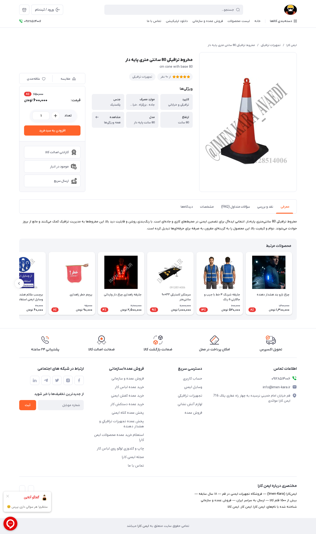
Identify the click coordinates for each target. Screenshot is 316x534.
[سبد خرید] (24, 10)
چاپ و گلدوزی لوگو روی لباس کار (120, 448)
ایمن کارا (291, 45)
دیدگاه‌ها (187, 207)
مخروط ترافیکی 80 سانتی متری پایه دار (231, 45)
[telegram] (45, 380)
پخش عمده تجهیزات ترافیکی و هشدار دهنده (121, 424)
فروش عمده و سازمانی (128, 378)
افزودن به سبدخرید (52, 130)
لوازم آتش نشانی (190, 404)
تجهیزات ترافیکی (271, 45)
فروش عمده (193, 412)
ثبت (28, 405)
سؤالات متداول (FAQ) (235, 207)
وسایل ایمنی (193, 387)
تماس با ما (136, 465)
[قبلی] (296, 283)
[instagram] (68, 380)
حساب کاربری (192, 378)
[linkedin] (34, 380)
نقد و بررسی (265, 207)
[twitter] (57, 380)
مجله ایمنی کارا (133, 457)
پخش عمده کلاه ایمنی (128, 412)
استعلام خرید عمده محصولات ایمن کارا (119, 437)
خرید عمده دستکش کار (127, 404)
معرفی (285, 207)
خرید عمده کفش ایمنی (127, 395)
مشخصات (207, 207)
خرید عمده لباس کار (129, 387)
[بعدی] (19, 283)
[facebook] (79, 380)
